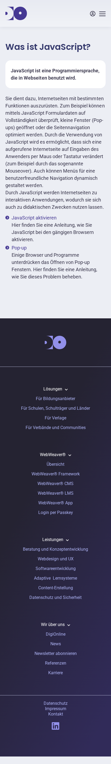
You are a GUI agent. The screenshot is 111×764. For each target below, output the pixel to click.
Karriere (55, 672)
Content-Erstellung (55, 587)
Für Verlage (55, 417)
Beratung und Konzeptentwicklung (55, 549)
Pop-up (19, 248)
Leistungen (52, 539)
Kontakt (55, 714)
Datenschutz (56, 703)
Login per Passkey (55, 512)
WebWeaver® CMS (55, 483)
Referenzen (55, 663)
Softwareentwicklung (56, 568)
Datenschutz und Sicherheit (55, 597)
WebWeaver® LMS (56, 493)
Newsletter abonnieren (55, 653)
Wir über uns (53, 624)
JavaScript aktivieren (34, 218)
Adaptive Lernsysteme (55, 578)
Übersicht (55, 464)
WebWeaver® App (55, 502)
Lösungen (52, 389)
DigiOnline (55, 634)
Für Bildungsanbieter (55, 398)
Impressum (55, 708)
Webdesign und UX (56, 558)
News (55, 643)
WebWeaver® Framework (56, 473)
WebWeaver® (53, 454)
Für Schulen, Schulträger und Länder (55, 408)
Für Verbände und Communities (56, 427)
